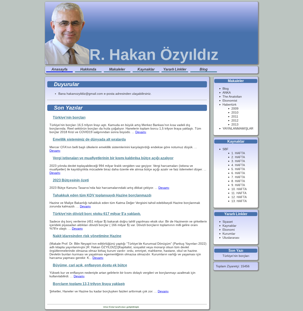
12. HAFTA (239, 197)
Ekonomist (229, 100)
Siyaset (227, 221)
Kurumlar (228, 233)
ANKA (226, 92)
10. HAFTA (239, 189)
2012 (234, 120)
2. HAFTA (238, 157)
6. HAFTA (238, 173)
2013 (234, 124)
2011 (234, 116)
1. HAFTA (238, 153)
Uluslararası (230, 237)
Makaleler (117, 69)
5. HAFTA (238, 169)
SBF (225, 149)
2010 (234, 112)
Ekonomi (228, 229)
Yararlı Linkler (174, 69)
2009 (234, 108)
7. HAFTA (238, 177)
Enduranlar (145, 307)
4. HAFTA (238, 165)
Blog (204, 69)
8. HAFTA (238, 181)
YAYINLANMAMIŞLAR (237, 128)
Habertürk (229, 104)
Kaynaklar (146, 69)
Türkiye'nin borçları (235, 256)
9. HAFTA (238, 185)
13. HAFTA (239, 201)
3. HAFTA (238, 161)
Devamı (140, 132)
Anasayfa (59, 69)
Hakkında (88, 69)
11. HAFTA (238, 193)
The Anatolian (232, 96)
